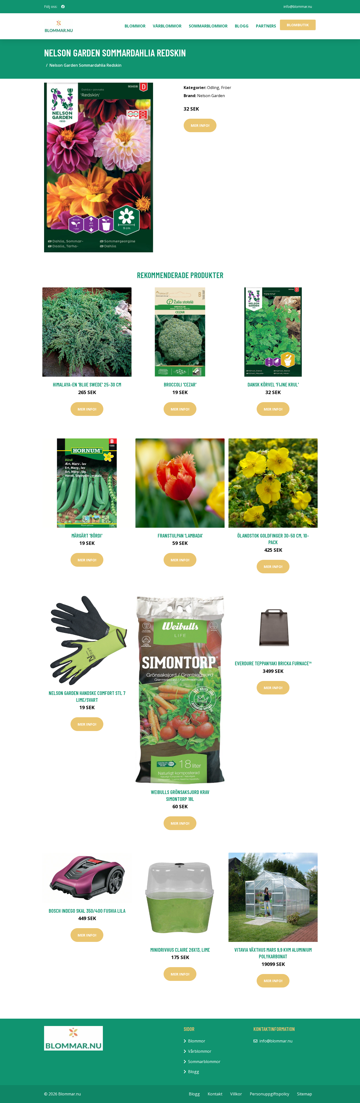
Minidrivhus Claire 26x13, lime (180, 950)
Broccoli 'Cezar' (180, 384)
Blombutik (298, 24)
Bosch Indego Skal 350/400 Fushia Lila (87, 911)
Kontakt (215, 1094)
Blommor (135, 26)
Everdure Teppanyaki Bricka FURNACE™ (273, 663)
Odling (213, 87)
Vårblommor (167, 26)
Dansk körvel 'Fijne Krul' (273, 384)
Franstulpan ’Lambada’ (180, 535)
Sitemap (304, 1094)
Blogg (242, 26)
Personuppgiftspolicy (269, 1094)
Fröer (226, 87)
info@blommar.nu (298, 6)
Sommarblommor (208, 26)
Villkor (236, 1094)
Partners (266, 26)
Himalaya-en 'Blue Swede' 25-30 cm (87, 384)
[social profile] (63, 6)
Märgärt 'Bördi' (87, 535)
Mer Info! (200, 125)
